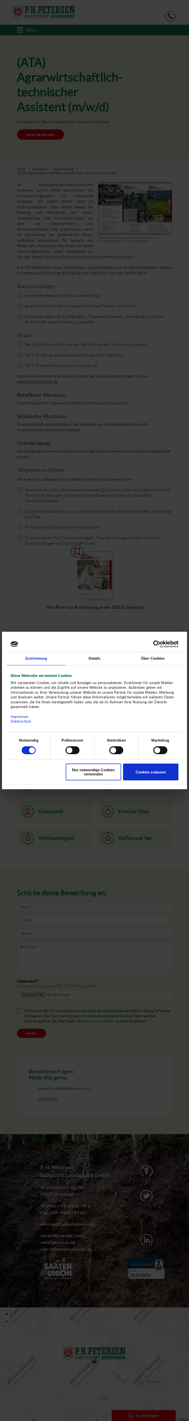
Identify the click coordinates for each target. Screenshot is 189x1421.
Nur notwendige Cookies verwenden (93, 772)
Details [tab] (95, 658)
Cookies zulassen (151, 772)
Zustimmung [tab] (36, 658)
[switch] (72, 750)
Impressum (20, 717)
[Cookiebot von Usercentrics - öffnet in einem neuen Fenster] (156, 644)
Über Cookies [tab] (153, 658)
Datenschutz (21, 721)
